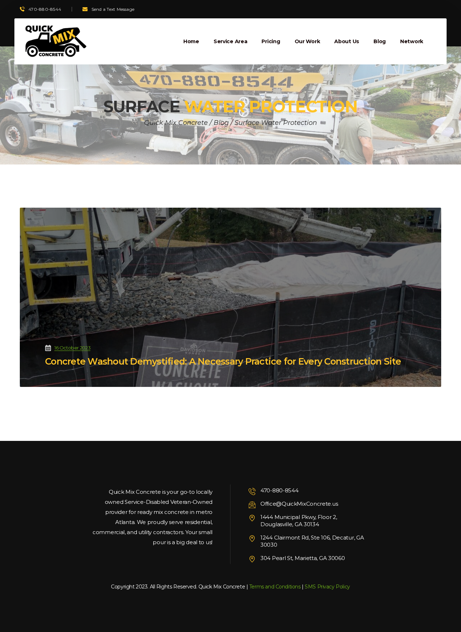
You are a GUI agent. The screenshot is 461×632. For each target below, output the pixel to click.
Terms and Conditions (275, 586)
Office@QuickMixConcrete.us (299, 503)
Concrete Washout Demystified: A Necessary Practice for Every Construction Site (223, 361)
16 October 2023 (72, 348)
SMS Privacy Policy (327, 586)
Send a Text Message (113, 9)
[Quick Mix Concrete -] (54, 41)
